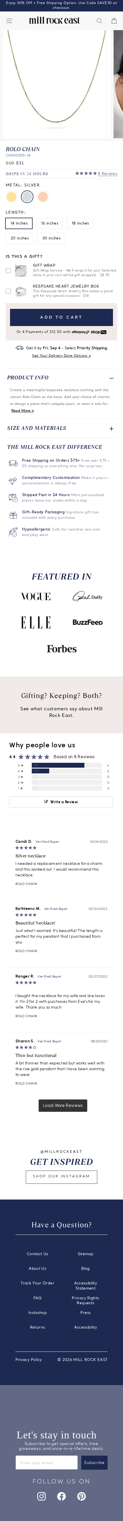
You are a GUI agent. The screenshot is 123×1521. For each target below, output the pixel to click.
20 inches (20, 238)
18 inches (80, 223)
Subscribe (94, 1462)
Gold (11, 196)
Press (85, 1313)
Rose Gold (43, 196)
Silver (27, 196)
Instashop (37, 1313)
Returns (37, 1327)
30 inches (51, 238)
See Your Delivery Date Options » (61, 356)
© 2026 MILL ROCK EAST (82, 1360)
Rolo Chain (26, 884)
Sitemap (85, 1254)
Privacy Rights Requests (85, 1301)
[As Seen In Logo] (35, 596)
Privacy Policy (28, 1360)
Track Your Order (37, 1283)
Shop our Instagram (61, 1177)
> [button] (63, 1105)
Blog (85, 1269)
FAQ (37, 1298)
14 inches (19, 223)
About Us (37, 1269)
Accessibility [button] (85, 1327)
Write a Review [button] (64, 802)
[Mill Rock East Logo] (54, 20)
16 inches (49, 223)
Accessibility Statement (85, 1286)
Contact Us (37, 1254)
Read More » (22, 411)
